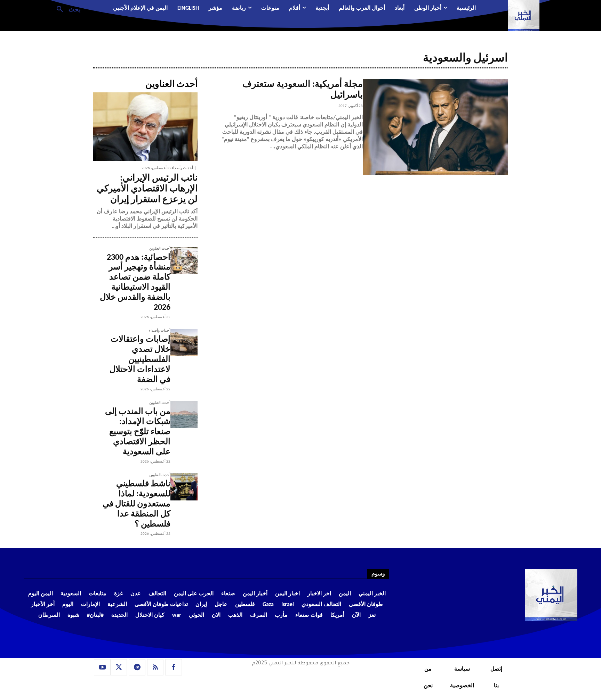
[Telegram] (137, 667)
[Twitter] (119, 667)
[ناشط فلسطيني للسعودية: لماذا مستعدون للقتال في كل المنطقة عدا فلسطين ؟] (184, 486)
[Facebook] (173, 667)
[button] (66, 8)
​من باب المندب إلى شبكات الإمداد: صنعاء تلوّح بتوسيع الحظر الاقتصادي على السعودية (137, 432)
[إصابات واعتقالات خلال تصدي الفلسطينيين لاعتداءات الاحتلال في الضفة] (184, 342)
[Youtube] (102, 667)
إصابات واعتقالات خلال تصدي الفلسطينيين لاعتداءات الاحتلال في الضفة (140, 359)
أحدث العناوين (159, 249)
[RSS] (155, 667)
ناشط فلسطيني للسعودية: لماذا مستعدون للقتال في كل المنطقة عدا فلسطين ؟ (136, 504)
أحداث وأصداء (182, 168)
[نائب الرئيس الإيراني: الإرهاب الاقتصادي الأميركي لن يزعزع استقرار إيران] (145, 126)
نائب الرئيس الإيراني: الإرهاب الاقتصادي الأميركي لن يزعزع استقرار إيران (147, 189)
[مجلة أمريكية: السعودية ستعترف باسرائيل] (435, 127)
